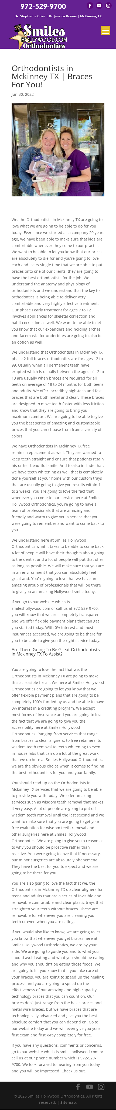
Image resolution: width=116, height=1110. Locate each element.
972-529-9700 (43, 6)
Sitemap (68, 1102)
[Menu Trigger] (105, 30)
